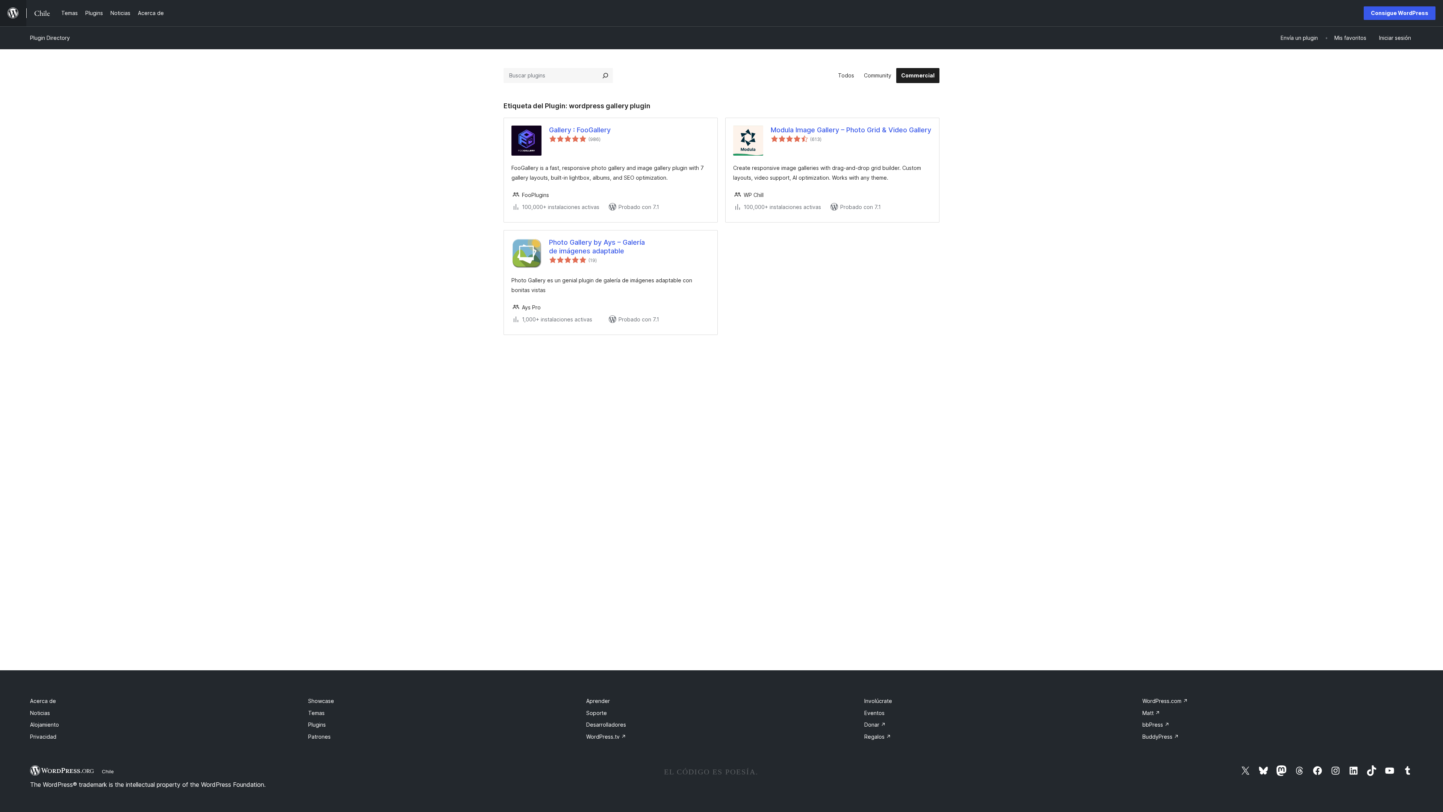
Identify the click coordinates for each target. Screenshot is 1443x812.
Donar (875, 724)
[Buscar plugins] (605, 75)
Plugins (317, 724)
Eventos (874, 713)
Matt (1151, 713)
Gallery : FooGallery (580, 130)
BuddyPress (1160, 736)
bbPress (1155, 724)
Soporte (596, 713)
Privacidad (43, 736)
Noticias (40, 713)
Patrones (319, 736)
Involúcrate (878, 701)
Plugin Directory (50, 38)
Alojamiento (44, 724)
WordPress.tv (606, 736)
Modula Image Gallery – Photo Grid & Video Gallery (851, 130)
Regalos (877, 736)
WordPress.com (1165, 701)
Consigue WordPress (1399, 13)
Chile (108, 771)
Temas (316, 713)
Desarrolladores (606, 724)
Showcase (321, 701)
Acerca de (43, 701)
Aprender (598, 701)
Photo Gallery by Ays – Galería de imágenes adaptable (597, 246)
